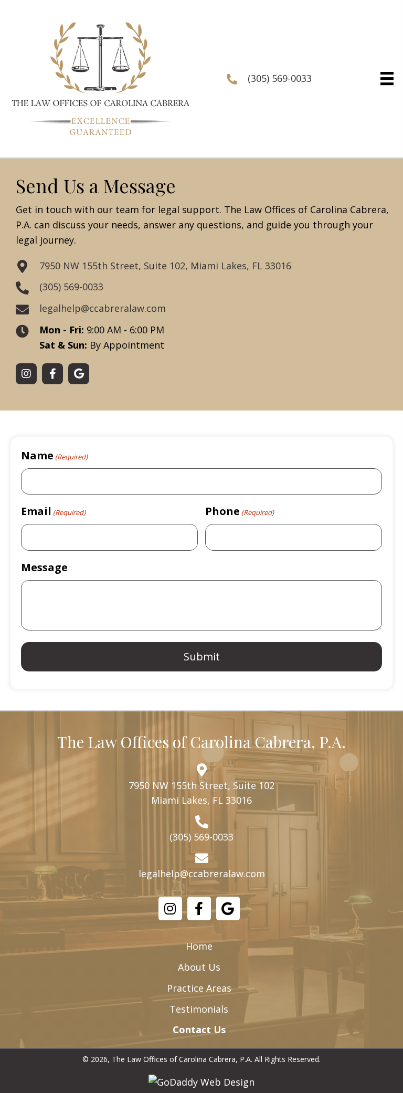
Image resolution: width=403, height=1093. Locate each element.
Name (54, 455)
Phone (239, 511)
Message (44, 567)
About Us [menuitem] (199, 967)
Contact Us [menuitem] (199, 1029)
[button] (26, 373)
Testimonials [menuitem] (198, 1009)
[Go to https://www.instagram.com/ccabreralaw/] (170, 908)
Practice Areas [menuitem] (199, 988)
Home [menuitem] (199, 946)
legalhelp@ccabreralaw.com (102, 308)
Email (53, 511)
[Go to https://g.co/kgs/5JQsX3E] (228, 908)
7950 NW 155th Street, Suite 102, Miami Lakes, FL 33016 (165, 265)
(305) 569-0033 (280, 78)
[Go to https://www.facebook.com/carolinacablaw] (199, 908)
